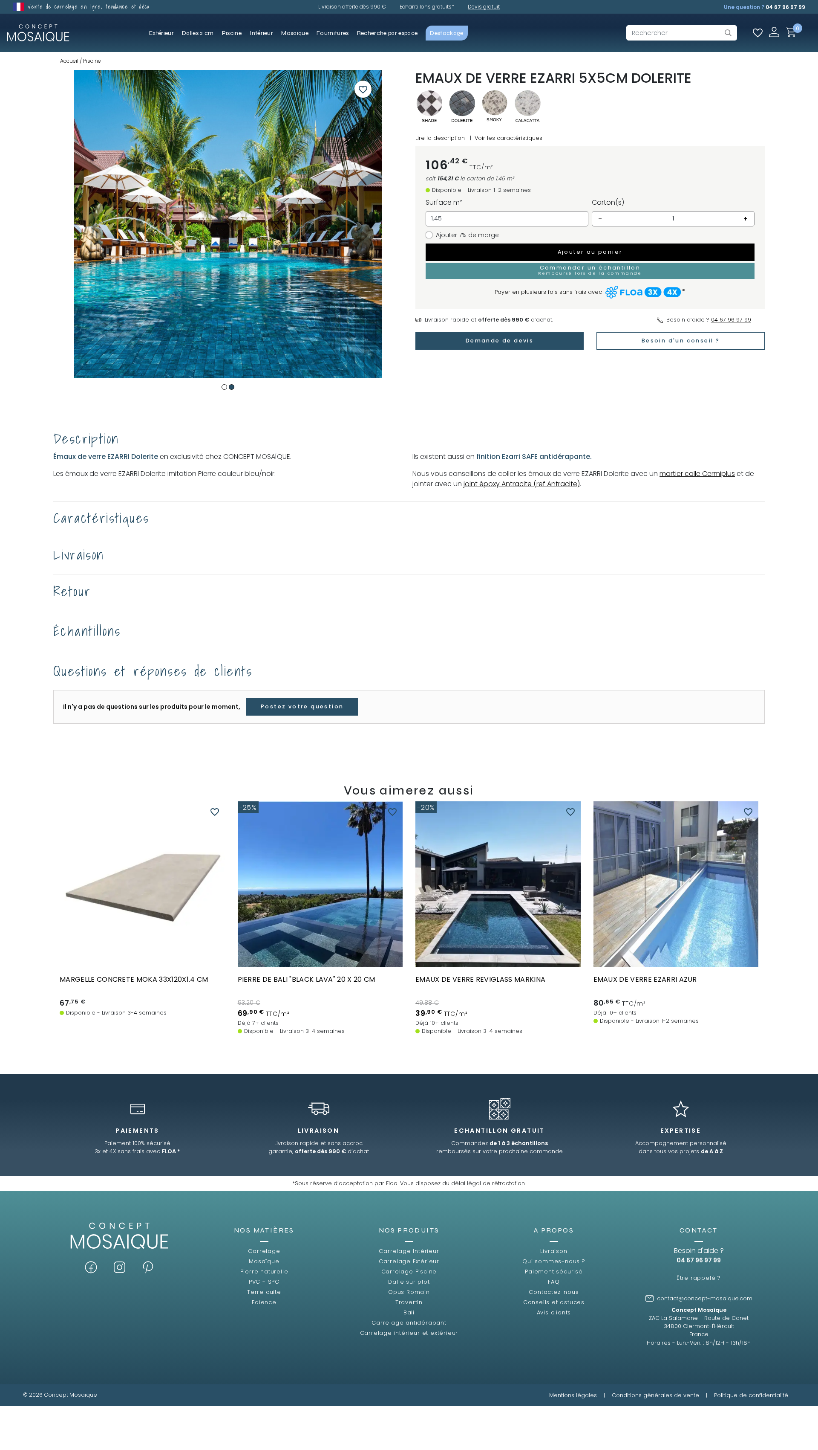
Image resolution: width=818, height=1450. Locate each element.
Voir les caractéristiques (508, 138)
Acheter (142, 958)
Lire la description (440, 138)
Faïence (264, 1302)
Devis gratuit (484, 6)
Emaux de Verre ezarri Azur (645, 979)
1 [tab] (224, 387)
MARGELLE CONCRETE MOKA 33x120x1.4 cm (134, 979)
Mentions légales (573, 1395)
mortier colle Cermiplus (697, 473)
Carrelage (264, 1251)
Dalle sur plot (408, 1281)
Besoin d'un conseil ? (681, 340)
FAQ (553, 1281)
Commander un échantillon (590, 270)
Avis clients (554, 1312)
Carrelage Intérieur (409, 1251)
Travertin (409, 1302)
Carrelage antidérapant (409, 1322)
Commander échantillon (320, 958)
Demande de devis (499, 340)
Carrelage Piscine (409, 1271)
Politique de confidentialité (751, 1395)
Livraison (553, 1251)
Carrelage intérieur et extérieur (409, 1333)
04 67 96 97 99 (785, 7)
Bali (409, 1312)
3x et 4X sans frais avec (137, 1151)
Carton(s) (608, 202)
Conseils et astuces (554, 1302)
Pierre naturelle (264, 1271)
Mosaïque (264, 1261)
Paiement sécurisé (554, 1271)
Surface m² (444, 202)
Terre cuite (264, 1292)
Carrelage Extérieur (409, 1261)
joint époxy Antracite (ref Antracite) (522, 484)
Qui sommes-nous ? (553, 1261)
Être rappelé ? (699, 1278)
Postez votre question (302, 706)
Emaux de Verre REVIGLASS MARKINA (480, 979)
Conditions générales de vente (655, 1395)
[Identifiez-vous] (774, 32)
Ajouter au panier (590, 251)
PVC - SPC (264, 1281)
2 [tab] (231, 387)
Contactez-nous (554, 1292)
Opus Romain (409, 1292)
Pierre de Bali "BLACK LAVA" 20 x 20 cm (306, 979)
